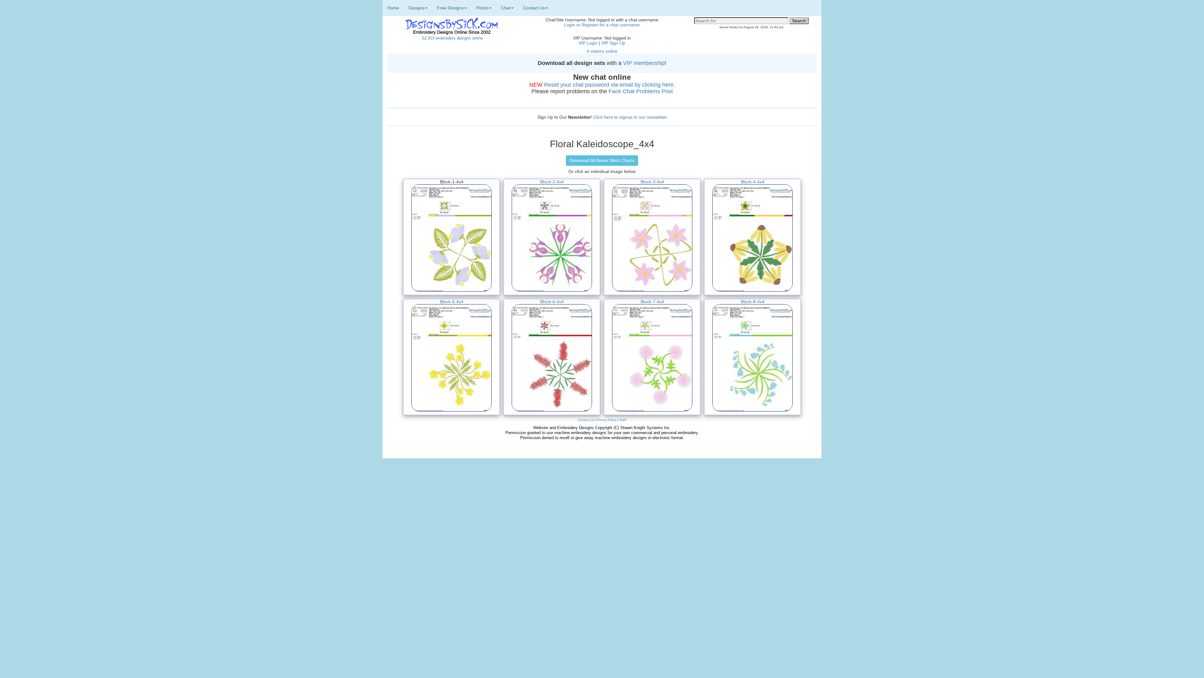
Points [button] (482, 7)
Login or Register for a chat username (602, 24)
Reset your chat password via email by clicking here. (609, 85)
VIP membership (644, 63)
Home (393, 7)
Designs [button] (417, 7)
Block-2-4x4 (552, 181)
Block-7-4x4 (652, 301)
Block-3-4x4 (652, 181)
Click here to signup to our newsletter (630, 117)
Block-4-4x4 (752, 181)
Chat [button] (505, 7)
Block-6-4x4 (552, 301)
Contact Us (586, 420)
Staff (622, 420)
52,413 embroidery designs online (452, 38)
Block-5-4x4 (451, 301)
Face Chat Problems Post (641, 91)
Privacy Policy (606, 420)
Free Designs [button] (450, 7)
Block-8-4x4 (752, 301)
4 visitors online (602, 51)
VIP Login (588, 43)
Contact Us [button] (534, 7)
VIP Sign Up (613, 43)
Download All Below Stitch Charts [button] (602, 160)
